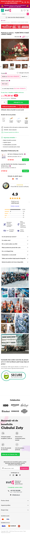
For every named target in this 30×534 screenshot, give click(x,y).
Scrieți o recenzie (15, 206)
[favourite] (24, 10)
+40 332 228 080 (15, 490)
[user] (22, 10)
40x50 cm (10, 76)
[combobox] (14, 14)
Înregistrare (24, 468)
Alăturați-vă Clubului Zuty (9, 454)
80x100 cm (24, 76)
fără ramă (4, 83)
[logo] (8, 10)
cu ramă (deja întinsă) (14, 88)
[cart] (27, 10)
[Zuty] (10, 483)
